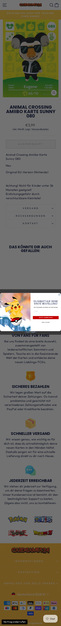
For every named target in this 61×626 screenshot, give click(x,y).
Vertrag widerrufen (14, 621)
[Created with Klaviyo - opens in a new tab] (30, 332)
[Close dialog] (59, 295)
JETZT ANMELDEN (46, 317)
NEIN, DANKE (46, 322)
